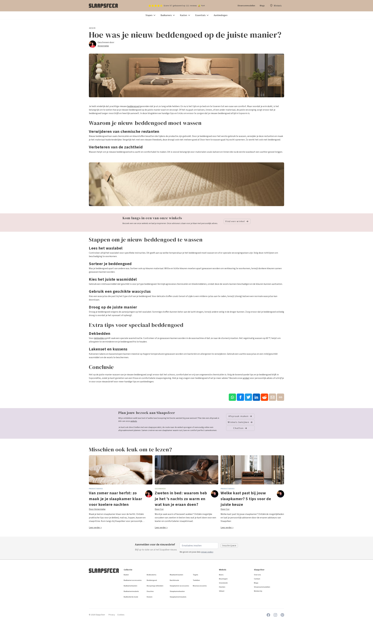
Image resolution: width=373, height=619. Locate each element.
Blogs (262, 5)
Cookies (120, 614)
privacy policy (207, 552)
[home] (103, 5)
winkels (133, 421)
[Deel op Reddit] (264, 397)
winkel (246, 378)
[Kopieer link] (280, 397)
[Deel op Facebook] (240, 397)
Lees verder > (95, 527)
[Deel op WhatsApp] (232, 397)
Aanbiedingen (220, 15)
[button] (150, 15)
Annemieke (103, 45)
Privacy (112, 614)
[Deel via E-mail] (272, 397)
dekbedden (99, 338)
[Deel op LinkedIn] (256, 397)
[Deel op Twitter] (248, 397)
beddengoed (133, 106)
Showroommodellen (246, 5)
